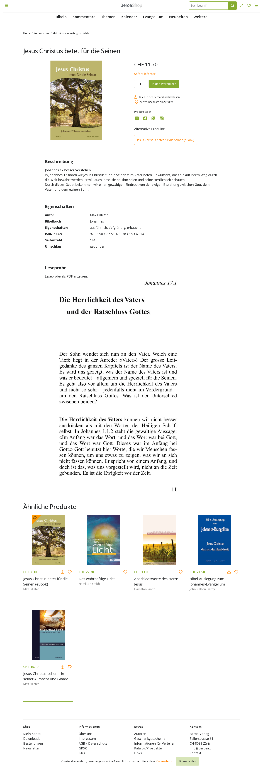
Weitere (201, 16)
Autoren (140, 734)
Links (138, 753)
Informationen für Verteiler (154, 743)
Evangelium (153, 16)
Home (27, 33)
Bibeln (61, 16)
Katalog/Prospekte (148, 748)
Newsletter (31, 748)
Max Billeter (99, 215)
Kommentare (84, 16)
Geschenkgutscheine (149, 738)
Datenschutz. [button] (164, 761)
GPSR (83, 748)
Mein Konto (32, 734)
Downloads (31, 738)
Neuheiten (178, 16)
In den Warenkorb (164, 84)
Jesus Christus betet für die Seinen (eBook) (165, 140)
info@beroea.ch (201, 748)
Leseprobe (53, 276)
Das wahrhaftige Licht (97, 578)
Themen (108, 16)
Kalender (129, 16)
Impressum (87, 738)
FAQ (82, 753)
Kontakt (195, 753)
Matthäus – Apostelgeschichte (71, 33)
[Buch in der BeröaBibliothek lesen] (63, 572)
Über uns (85, 734)
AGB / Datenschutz (93, 743)
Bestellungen (33, 743)
